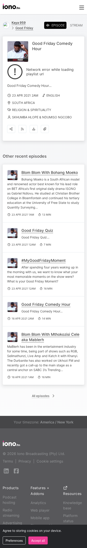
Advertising (12, 523)
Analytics (38, 502)
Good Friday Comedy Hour (45, 304)
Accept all (38, 540)
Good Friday (24, 28)
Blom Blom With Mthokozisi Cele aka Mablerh (50, 337)
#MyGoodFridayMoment (43, 260)
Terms (8, 461)
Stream (76, 25)
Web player (40, 510)
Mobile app (40, 518)
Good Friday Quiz (37, 230)
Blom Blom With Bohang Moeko (49, 172)
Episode (58, 25)
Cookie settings (50, 461)
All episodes (40, 396)
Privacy (25, 461)
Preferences (14, 540)
